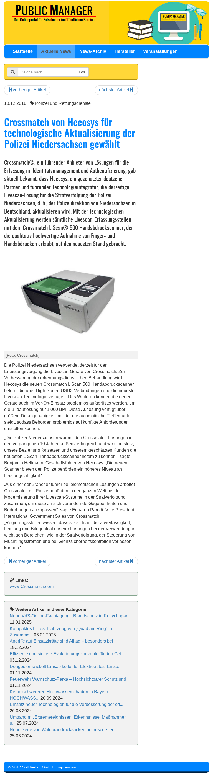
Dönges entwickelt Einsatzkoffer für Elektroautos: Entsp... (65, 666)
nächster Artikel (114, 89)
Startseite (23, 51)
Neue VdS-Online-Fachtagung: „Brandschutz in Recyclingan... (71, 615)
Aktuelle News (56, 51)
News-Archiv (92, 51)
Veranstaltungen (160, 51)
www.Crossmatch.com (32, 586)
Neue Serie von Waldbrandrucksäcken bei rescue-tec (62, 729)
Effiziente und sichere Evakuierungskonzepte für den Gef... (67, 653)
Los (82, 72)
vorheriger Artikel (29, 89)
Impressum (66, 767)
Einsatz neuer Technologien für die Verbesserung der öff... (66, 704)
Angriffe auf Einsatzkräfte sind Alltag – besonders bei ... (64, 641)
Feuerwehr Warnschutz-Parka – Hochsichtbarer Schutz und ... (70, 679)
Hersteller (125, 51)
